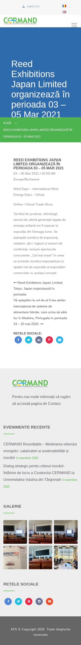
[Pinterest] (49, 339)
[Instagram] (39, 601)
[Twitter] (28, 339)
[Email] (59, 339)
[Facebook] (18, 339)
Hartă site (33, 6)
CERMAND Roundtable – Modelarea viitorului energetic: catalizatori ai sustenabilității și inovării (40, 451)
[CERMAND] (31, 21)
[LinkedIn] (39, 339)
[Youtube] (49, 601)
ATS (14, 629)
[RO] (64, 6)
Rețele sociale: (28, 333)
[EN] (64, 11)
